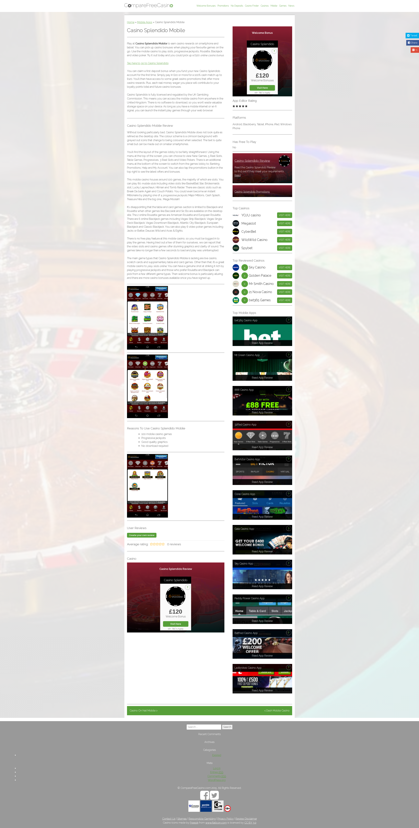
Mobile (274, 5)
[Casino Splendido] (262, 60)
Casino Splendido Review (252, 160)
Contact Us (168, 818)
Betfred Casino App (246, 633)
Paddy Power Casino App (250, 598)
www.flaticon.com (216, 822)
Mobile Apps (144, 22)
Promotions (223, 5)
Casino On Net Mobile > (143, 710)
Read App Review (262, 343)
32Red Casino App (245, 424)
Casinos (265, 5)
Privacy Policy (226, 818)
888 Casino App (244, 389)
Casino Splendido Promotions (252, 191)
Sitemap (182, 818)
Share (413, 42)
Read (238, 175)
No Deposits (237, 5)
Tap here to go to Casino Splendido (148, 63)
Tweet (413, 35)
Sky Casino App (244, 563)
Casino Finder (252, 5)
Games (282, 5)
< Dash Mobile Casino (277, 710)
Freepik (194, 822)
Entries (216, 772)
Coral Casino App (245, 494)
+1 (416, 49)
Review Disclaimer (246, 818)
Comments (216, 776)
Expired (216, 755)
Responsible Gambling (202, 818)
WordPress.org (217, 780)
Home (130, 22)
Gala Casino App (244, 528)
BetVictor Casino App (247, 459)
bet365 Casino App (246, 320)
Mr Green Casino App (247, 355)
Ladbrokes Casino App (248, 667)
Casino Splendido (262, 44)
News (291, 5)
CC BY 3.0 (250, 822)
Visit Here (262, 88)
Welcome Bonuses (206, 5)
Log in (216, 768)
